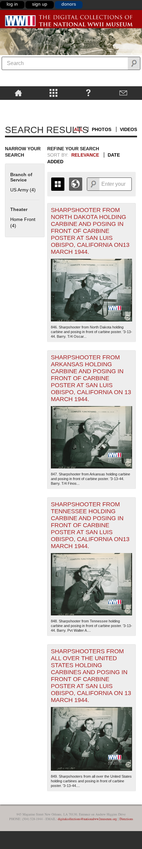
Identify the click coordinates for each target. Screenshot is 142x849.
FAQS (88, 92)
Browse (53, 92)
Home (18, 92)
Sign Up (39, 4)
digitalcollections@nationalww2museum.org (87, 818)
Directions (126, 818)
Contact (123, 92)
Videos (128, 129)
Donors (68, 4)
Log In (12, 4)
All (78, 129)
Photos (101, 129)
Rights (18, 104)
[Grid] (57, 184)
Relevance (85, 155)
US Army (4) (23, 189)
